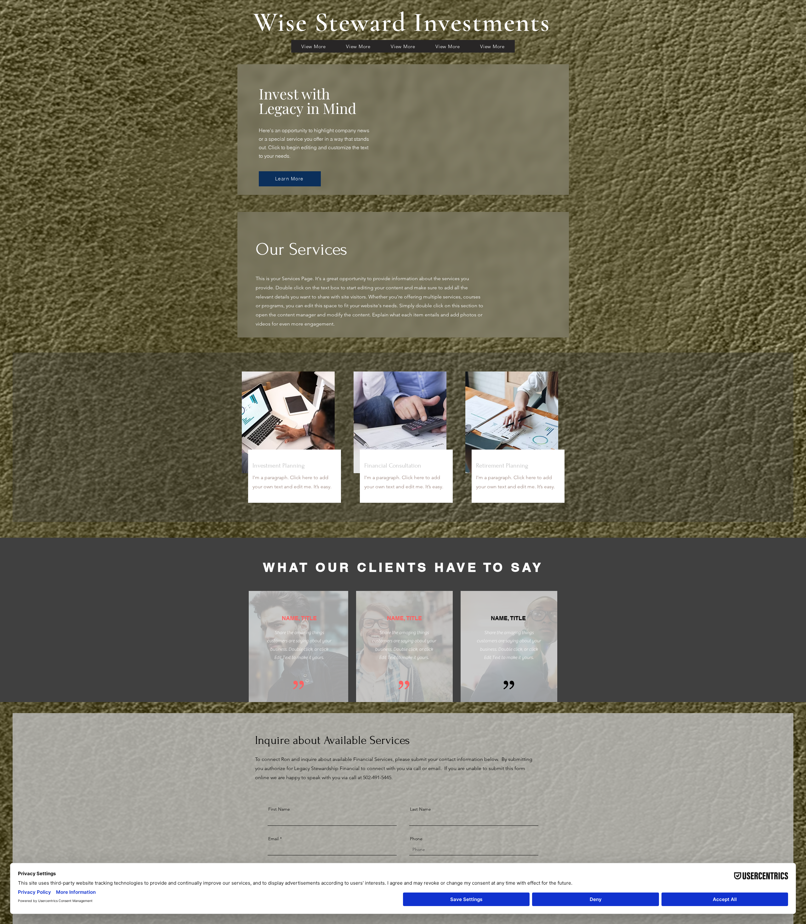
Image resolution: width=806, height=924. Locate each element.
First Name (279, 809)
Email (273, 838)
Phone (416, 838)
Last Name (420, 809)
